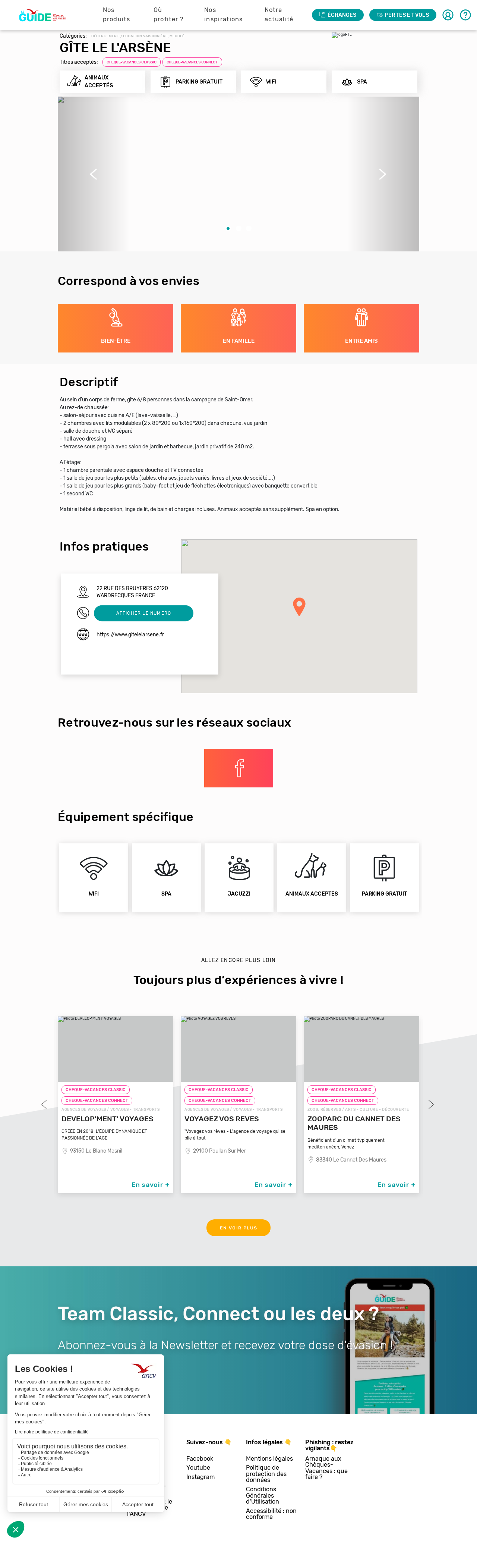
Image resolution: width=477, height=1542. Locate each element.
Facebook (199, 1459)
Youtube (198, 1468)
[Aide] (465, 15)
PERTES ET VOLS (407, 15)
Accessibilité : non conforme (271, 1514)
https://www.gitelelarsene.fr (130, 634)
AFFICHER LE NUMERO (143, 612)
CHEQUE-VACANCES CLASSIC (132, 62)
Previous (44, 1104)
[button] (94, 174)
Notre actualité (279, 14)
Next (430, 1104)
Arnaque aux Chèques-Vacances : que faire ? (326, 1468)
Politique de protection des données (266, 1474)
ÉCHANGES (342, 15)
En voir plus (239, 1228)
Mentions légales (269, 1459)
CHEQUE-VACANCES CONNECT (192, 62)
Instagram (200, 1477)
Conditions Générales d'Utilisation (262, 1495)
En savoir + (151, 1184)
